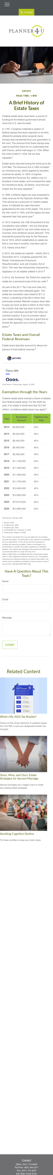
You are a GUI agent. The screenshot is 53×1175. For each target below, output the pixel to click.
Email (5, 599)
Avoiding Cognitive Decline (17, 834)
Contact (28, 12)
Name (5, 581)
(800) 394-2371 (31, 1167)
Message (7, 617)
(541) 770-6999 (30, 1164)
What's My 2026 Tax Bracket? (18, 716)
